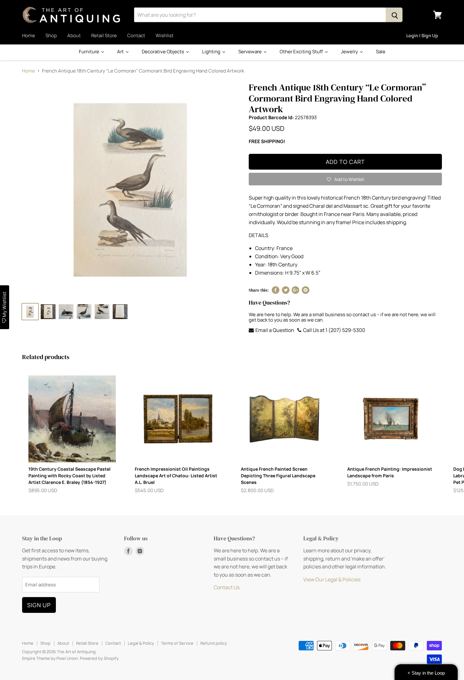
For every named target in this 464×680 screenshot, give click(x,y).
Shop (51, 35)
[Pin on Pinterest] (305, 290)
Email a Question (274, 330)
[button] (345, 179)
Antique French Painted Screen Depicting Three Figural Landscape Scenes (278, 475)
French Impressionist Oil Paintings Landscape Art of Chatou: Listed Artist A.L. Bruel (176, 475)
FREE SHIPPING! (267, 141)
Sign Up (39, 605)
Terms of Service (177, 643)
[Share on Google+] (295, 290)
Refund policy (213, 643)
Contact (136, 35)
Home (28, 35)
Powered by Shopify (99, 658)
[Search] (394, 15)
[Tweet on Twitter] (285, 290)
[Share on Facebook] (275, 290)
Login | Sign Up (422, 35)
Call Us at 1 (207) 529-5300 (333, 330)
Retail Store (104, 35)
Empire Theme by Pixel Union (50, 658)
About (74, 35)
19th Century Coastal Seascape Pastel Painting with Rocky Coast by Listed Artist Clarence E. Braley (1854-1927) (69, 475)
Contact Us (227, 587)
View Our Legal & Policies (331, 579)
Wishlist (165, 35)
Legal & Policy (141, 643)
